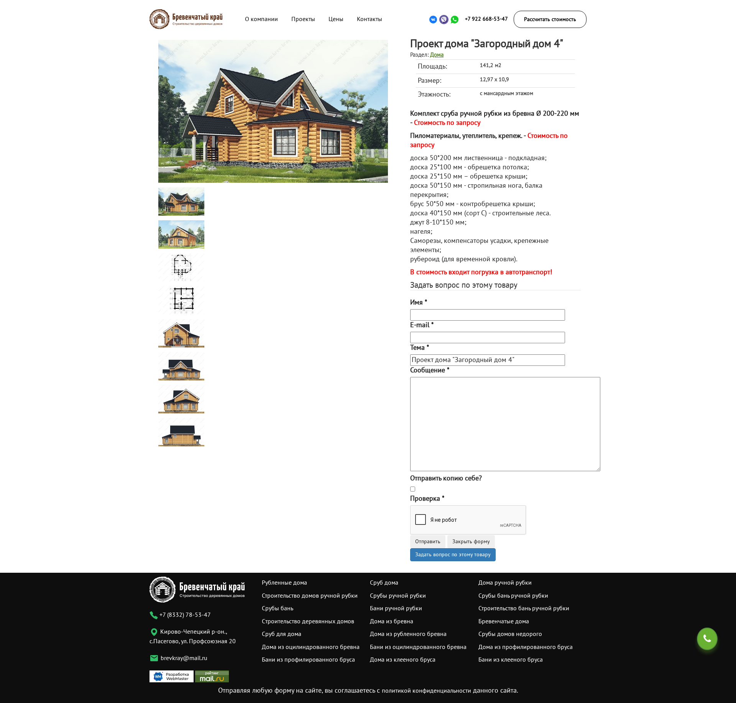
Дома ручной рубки (505, 582)
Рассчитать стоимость (550, 19)
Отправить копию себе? (446, 478)
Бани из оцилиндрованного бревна (418, 647)
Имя (418, 302)
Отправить (427, 541)
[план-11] (181, 267)
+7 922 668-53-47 (486, 19)
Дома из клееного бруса (402, 659)
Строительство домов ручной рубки (310, 595)
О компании (261, 19)
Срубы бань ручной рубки (513, 595)
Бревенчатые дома (503, 621)
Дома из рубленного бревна (408, 634)
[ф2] (181, 366)
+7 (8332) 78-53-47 (184, 614)
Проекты (303, 19)
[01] (273, 111)
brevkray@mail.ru (184, 658)
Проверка (427, 499)
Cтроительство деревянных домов (308, 621)
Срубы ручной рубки (398, 595)
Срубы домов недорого (510, 634)
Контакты (369, 19)
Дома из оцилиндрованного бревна (311, 647)
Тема (419, 348)
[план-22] (181, 300)
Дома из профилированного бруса (525, 647)
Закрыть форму (471, 541)
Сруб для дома (281, 634)
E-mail (422, 325)
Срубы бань (277, 608)
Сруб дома (384, 582)
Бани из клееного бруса (510, 659)
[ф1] (181, 333)
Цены (336, 19)
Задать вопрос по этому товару (453, 554)
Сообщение (429, 370)
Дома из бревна (391, 621)
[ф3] (181, 399)
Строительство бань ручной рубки (523, 608)
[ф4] (181, 432)
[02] (181, 234)
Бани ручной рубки (396, 608)
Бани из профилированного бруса (308, 659)
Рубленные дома (284, 582)
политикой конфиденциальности (426, 690)
